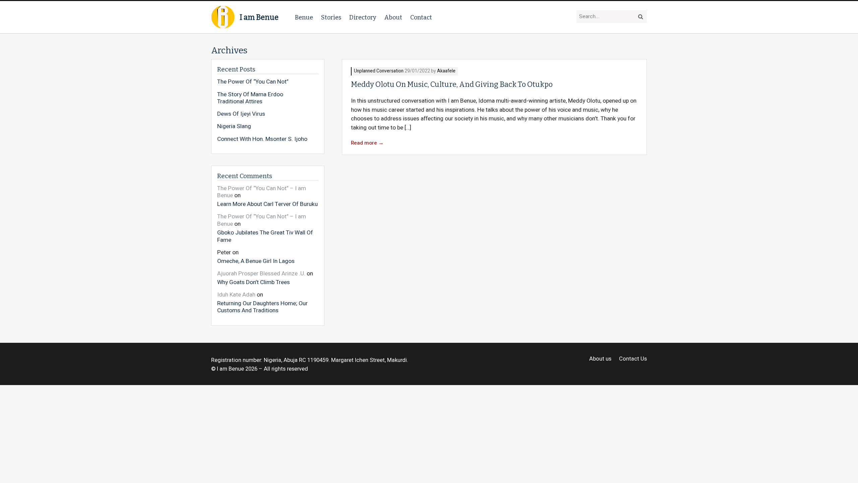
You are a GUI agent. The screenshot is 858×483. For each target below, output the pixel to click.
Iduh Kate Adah (236, 294)
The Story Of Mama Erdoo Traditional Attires (250, 98)
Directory (362, 17)
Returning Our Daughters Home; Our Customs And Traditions (262, 306)
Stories (331, 17)
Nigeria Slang (234, 126)
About (393, 17)
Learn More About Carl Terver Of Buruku (267, 204)
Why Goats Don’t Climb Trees (253, 282)
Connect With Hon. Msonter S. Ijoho (262, 139)
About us (600, 359)
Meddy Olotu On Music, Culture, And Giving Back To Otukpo (452, 84)
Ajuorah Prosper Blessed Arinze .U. (261, 273)
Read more (367, 143)
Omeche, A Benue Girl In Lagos (256, 261)
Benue (304, 17)
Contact (421, 17)
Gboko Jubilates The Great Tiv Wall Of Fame (265, 236)
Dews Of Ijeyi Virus (241, 114)
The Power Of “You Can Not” (253, 82)
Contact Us (633, 359)
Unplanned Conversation (379, 71)
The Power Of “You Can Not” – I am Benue (261, 192)
